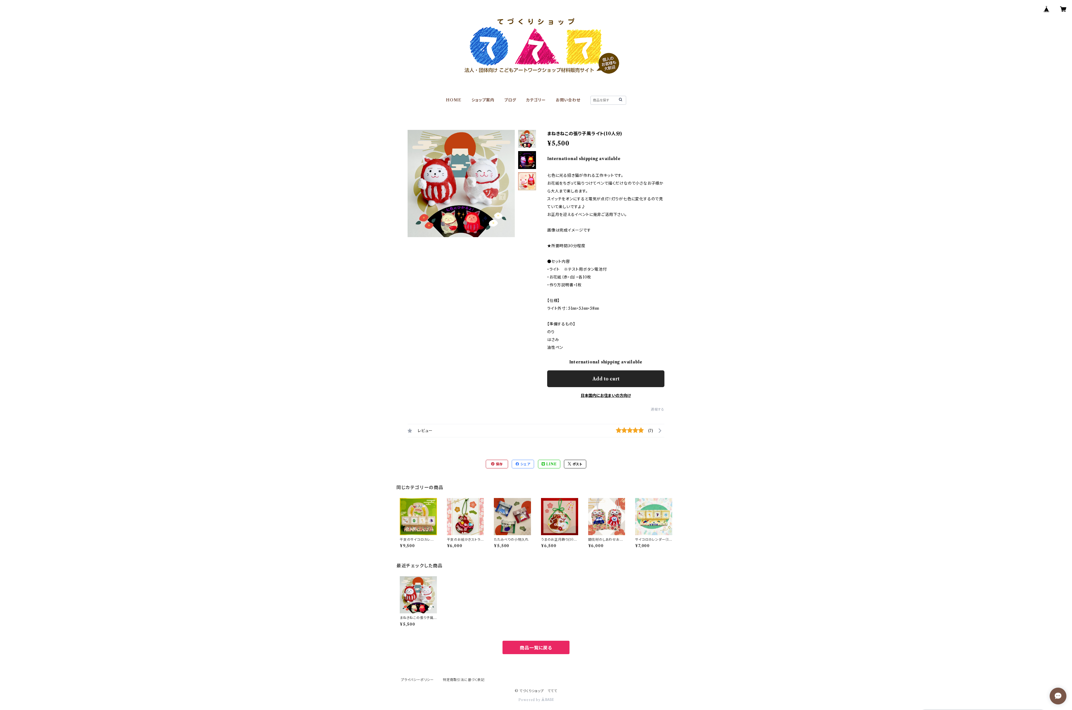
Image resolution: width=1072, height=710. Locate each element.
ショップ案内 (483, 100)
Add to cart (605, 379)
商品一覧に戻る (536, 648)
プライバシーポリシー (417, 680)
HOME (453, 100)
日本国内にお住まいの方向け (606, 395)
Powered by (530, 700)
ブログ (510, 100)
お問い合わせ (568, 100)
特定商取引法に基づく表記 (464, 680)
